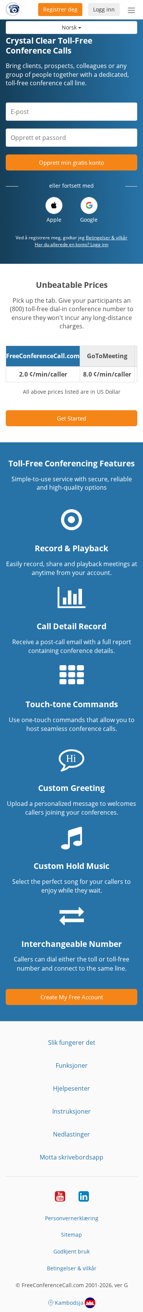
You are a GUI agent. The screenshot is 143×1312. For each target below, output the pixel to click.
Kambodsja (69, 1302)
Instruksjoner (71, 1111)
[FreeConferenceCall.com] (13, 9)
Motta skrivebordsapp (71, 1157)
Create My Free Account (71, 997)
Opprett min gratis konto (71, 162)
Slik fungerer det (71, 1042)
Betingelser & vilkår (106, 237)
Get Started (71, 418)
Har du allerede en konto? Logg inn (71, 244)
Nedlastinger (71, 1134)
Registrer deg (60, 9)
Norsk (70, 27)
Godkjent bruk (71, 1251)
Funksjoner (72, 1065)
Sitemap (71, 1234)
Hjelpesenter (71, 1088)
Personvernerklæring (71, 1218)
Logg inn (104, 9)
